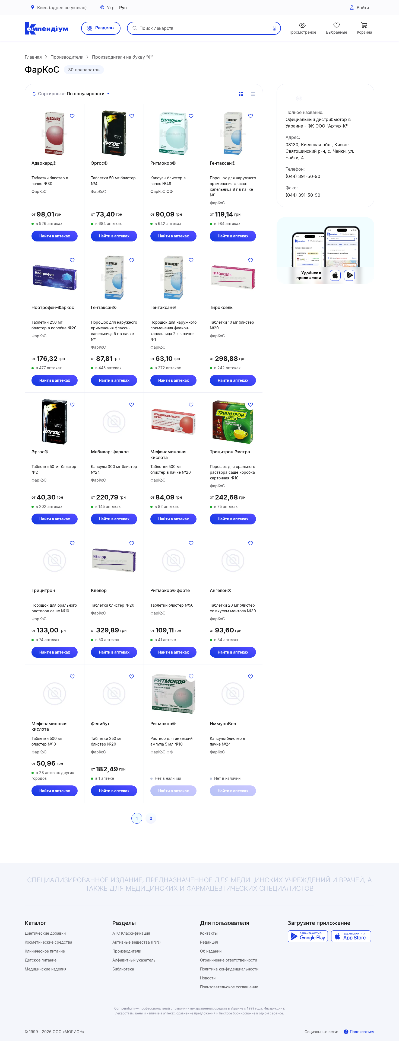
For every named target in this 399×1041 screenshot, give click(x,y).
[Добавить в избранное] (72, 115)
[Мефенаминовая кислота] (173, 422)
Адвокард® (43, 163)
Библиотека (123, 969)
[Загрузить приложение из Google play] (308, 936)
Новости (208, 978)
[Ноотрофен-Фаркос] (54, 277)
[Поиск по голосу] (274, 28)
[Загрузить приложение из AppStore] (351, 936)
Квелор (99, 590)
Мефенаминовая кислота (168, 454)
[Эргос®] (114, 133)
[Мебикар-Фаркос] (114, 422)
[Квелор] (114, 560)
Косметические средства (48, 942)
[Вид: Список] (253, 93)
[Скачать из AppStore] (335, 275)
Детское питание (40, 960)
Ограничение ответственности (228, 960)
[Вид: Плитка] (240, 93)
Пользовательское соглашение (229, 987)
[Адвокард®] (54, 133)
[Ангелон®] (233, 560)
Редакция (209, 942)
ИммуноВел (223, 723)
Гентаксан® (222, 163)
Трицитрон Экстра (230, 451)
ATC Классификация (131, 933)
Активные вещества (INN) (136, 942)
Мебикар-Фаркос (110, 451)
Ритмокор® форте (170, 590)
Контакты (208, 933)
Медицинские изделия (45, 969)
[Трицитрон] (54, 560)
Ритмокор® (163, 163)
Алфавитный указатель (134, 960)
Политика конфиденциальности (229, 969)
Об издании (210, 951)
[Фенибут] (114, 694)
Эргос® (99, 163)
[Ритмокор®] (173, 133)
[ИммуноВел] (233, 694)
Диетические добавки (45, 933)
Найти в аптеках (54, 236)
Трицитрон (43, 590)
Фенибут (100, 723)
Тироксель (221, 307)
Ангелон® (220, 590)
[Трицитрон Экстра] (233, 422)
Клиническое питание (45, 951)
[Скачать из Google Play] (349, 275)
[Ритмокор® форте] (173, 560)
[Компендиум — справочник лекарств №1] (46, 28)
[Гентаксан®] (233, 133)
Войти (363, 7)
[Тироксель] (233, 277)
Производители (126, 951)
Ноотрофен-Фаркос (52, 307)
